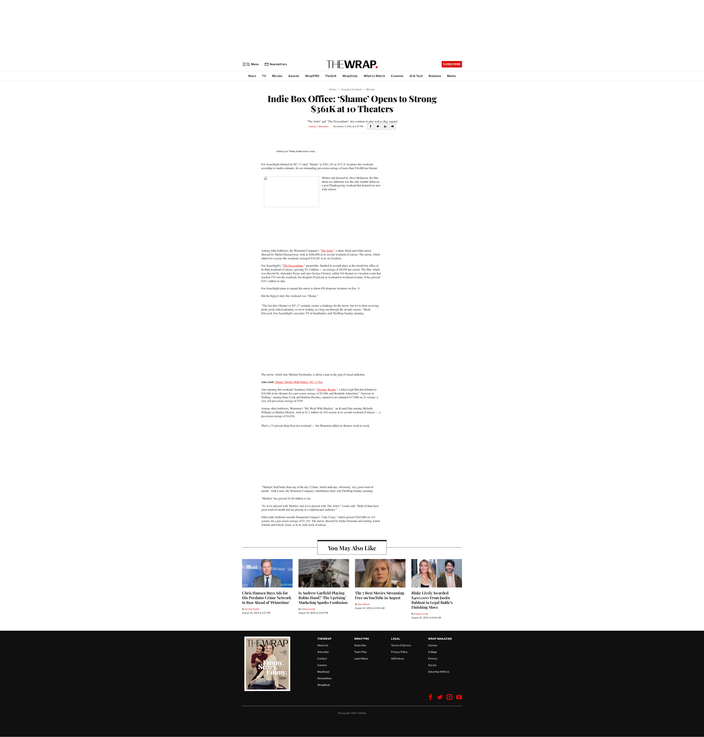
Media (451, 76)
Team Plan (360, 651)
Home (332, 89)
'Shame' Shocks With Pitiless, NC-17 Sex (298, 382)
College (432, 651)
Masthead (323, 671)
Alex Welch (364, 604)
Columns (397, 76)
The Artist (327, 250)
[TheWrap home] (352, 64)
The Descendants (293, 265)
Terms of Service (401, 645)
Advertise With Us (438, 671)
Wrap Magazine (440, 638)
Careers (322, 665)
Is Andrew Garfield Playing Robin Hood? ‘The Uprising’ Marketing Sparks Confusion (322, 597)
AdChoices (397, 658)
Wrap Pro (361, 638)
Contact (322, 658)
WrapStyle (350, 76)
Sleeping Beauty (326, 389)
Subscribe (452, 64)
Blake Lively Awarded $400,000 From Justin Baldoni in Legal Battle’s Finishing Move (432, 599)
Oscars (432, 665)
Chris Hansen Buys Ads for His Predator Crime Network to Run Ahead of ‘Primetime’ (266, 597)
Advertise (323, 651)
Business (435, 76)
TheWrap (324, 638)
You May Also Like (352, 548)
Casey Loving (308, 609)
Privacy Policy (399, 651)
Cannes (432, 645)
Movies (277, 76)
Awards (293, 76)
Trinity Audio (295, 151)
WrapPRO (312, 76)
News (252, 76)
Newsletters (278, 64)
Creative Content (351, 89)
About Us (322, 645)
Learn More (361, 658)
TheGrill (330, 76)
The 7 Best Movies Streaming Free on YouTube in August (379, 595)
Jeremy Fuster (252, 609)
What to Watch (374, 76)
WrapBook (323, 684)
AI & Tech (416, 76)
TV (264, 76)
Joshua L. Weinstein (319, 126)
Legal (395, 638)
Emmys (432, 658)
